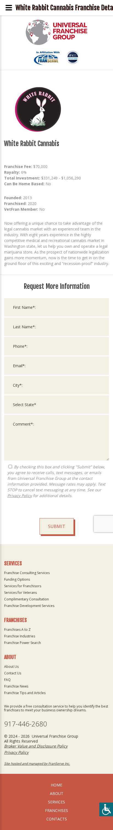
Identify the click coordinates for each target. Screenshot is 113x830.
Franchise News (16, 686)
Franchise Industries (19, 636)
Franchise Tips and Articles (25, 693)
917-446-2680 (25, 723)
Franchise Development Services (29, 605)
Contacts (56, 819)
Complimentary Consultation (26, 599)
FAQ (7, 679)
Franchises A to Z (17, 629)
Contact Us (12, 673)
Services (56, 802)
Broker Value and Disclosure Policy (35, 746)
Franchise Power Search (22, 642)
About (56, 793)
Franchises (56, 810)
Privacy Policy (19, 495)
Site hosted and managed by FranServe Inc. (37, 763)
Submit (56, 526)
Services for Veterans (20, 592)
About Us (11, 666)
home (56, 785)
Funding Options (17, 579)
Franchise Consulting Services (27, 573)
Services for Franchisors (22, 586)
